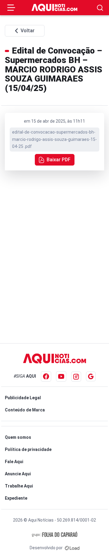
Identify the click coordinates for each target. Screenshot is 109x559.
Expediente (16, 498)
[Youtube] (61, 376)
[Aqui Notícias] (54, 8)
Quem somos (18, 437)
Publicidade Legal (23, 397)
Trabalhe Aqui (19, 486)
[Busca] (100, 8)
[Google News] (91, 376)
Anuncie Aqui (18, 473)
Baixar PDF (59, 159)
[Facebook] (46, 376)
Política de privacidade (28, 449)
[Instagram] (76, 377)
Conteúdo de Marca (25, 409)
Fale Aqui (14, 461)
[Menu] (11, 7)
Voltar (28, 30)
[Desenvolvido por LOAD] (72, 547)
